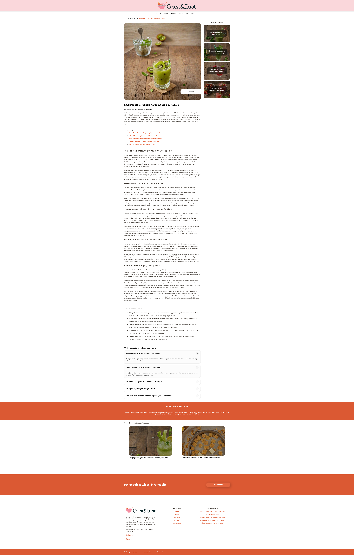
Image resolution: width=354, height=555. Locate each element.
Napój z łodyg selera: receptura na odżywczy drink (149, 457)
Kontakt (129, 539)
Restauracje (183, 13)
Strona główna (128, 18)
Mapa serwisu (147, 552)
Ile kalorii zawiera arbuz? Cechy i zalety (212, 523)
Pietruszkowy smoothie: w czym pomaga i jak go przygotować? (216, 52)
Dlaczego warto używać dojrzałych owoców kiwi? (145, 138)
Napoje (174, 13)
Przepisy (166, 13)
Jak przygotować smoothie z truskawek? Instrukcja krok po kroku (216, 89)
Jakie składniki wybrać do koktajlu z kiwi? (143, 136)
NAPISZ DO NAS (218, 485)
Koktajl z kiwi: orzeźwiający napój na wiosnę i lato (145, 133)
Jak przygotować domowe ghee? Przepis (212, 517)
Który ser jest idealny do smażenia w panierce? (201, 457)
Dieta (158, 13)
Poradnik (194, 13)
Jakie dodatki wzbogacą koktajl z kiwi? (142, 144)
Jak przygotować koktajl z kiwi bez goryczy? (144, 141)
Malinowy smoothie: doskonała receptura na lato (216, 71)
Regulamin (160, 552)
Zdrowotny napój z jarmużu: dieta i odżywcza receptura (217, 33)
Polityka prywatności (130, 552)
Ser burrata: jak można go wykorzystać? (212, 520)
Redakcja (129, 535)
